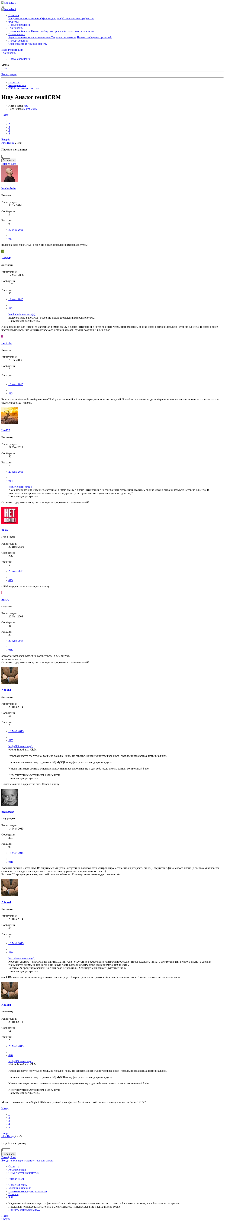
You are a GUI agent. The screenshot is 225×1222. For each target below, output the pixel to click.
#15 (10, 580)
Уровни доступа (51, 18)
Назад (4, 114)
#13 (10, 393)
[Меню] (2, 7)
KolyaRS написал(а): (20, 746)
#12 (10, 308)
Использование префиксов (78, 18)
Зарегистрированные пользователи (29, 37)
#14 (10, 480)
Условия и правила (19, 1187)
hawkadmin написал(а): (22, 314)
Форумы (13, 21)
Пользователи (16, 34)
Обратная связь (17, 1184)
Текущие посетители (63, 37)
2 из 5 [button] (18, 142)
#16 (10, 649)
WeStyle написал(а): (20, 486)
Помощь (13, 1194)
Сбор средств (16, 43)
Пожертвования (18, 40)
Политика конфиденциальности (27, 1191)
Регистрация (9, 74)
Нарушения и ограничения (24, 18)
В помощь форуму (36, 43)
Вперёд (5, 139)
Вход (4, 68)
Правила (13, 15)
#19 (10, 952)
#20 (10, 1055)
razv (26, 105)
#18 (10, 861)
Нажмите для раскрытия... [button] (24, 320)
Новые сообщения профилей (48, 31)
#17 (10, 740)
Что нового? (15, 27)
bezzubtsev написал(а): (21, 958)
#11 (10, 238)
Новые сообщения (19, 24)
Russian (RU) (16, 1178)
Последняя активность (80, 31)
